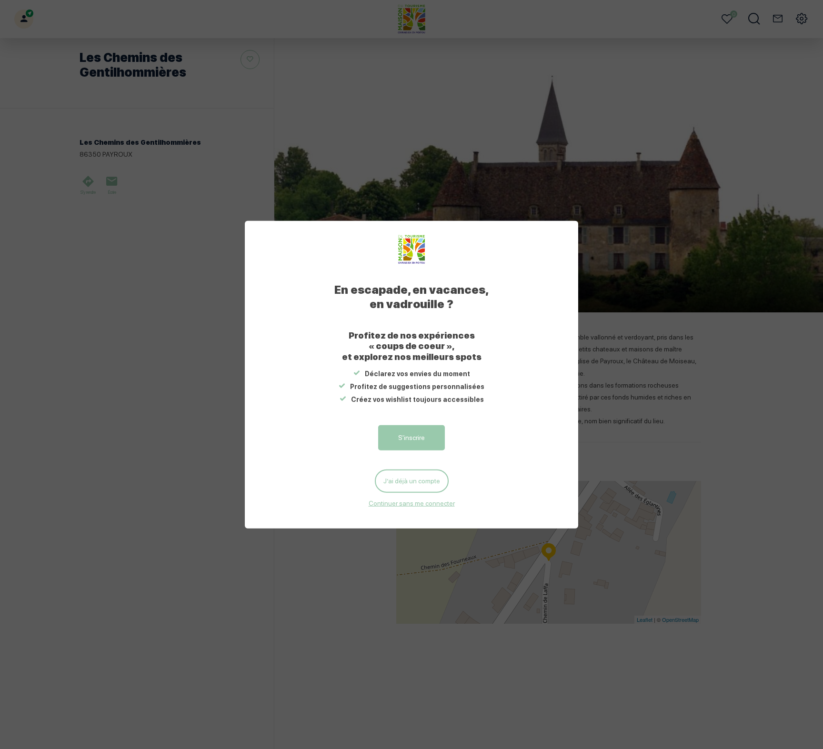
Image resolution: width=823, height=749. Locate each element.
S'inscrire (411, 437)
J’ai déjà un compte (411, 480)
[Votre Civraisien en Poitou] (411, 249)
